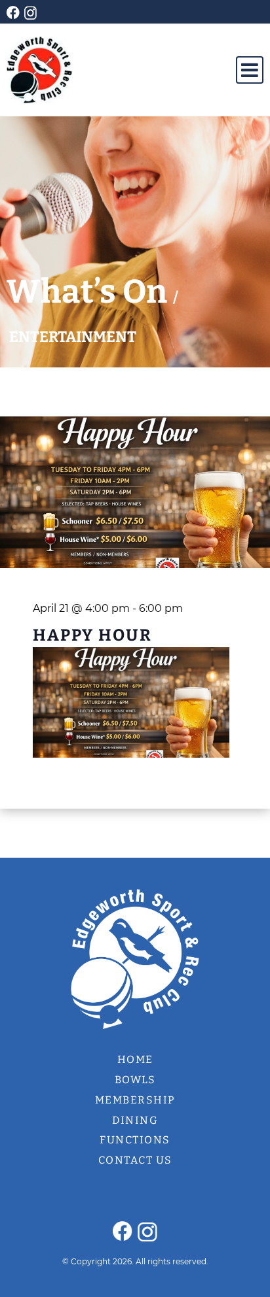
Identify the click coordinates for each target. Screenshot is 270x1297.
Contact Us (135, 1160)
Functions (135, 1140)
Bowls (135, 1079)
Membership (135, 1100)
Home (135, 1059)
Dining (135, 1120)
